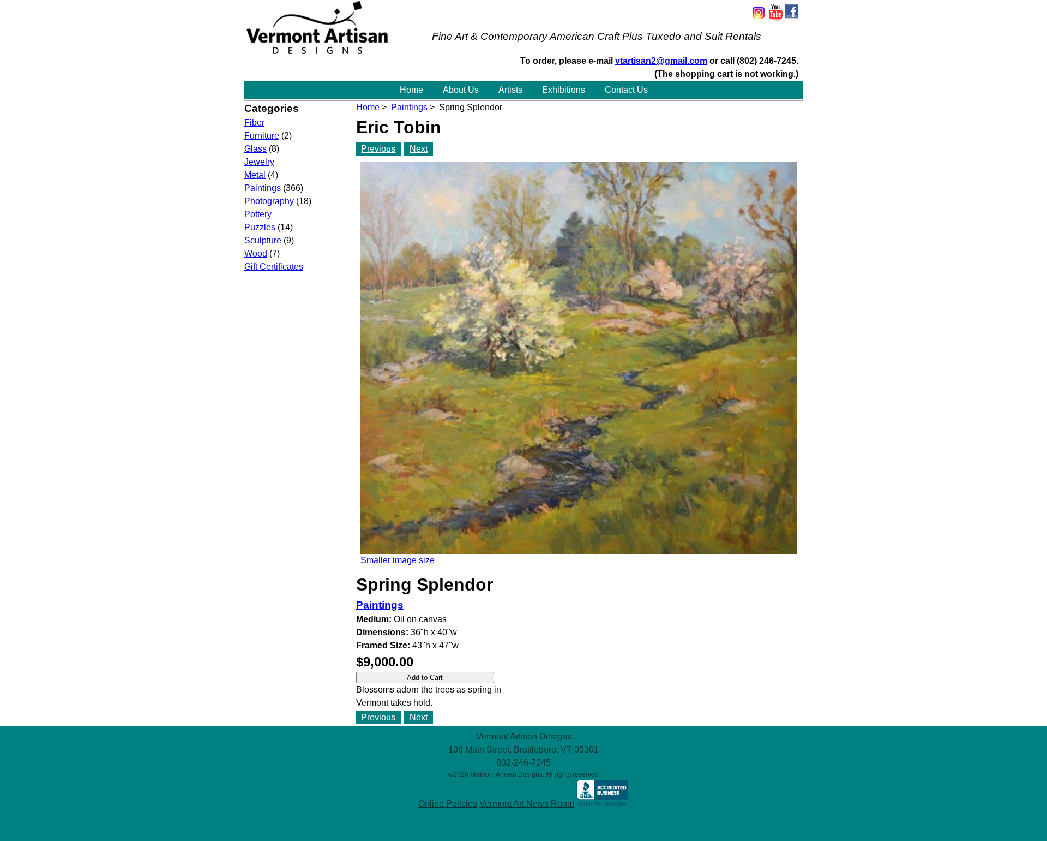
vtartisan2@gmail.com (661, 60)
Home (411, 90)
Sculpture (262, 240)
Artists (510, 90)
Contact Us (626, 90)
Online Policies (447, 803)
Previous (378, 148)
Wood (255, 253)
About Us (461, 90)
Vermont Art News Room (526, 803)
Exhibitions (563, 90)
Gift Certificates (273, 266)
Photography (269, 201)
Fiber (254, 122)
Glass (255, 148)
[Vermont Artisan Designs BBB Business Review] (602, 803)
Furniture (261, 135)
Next (419, 148)
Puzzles (259, 227)
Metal (255, 175)
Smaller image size (397, 560)
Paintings (409, 107)
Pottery (258, 214)
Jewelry (259, 161)
